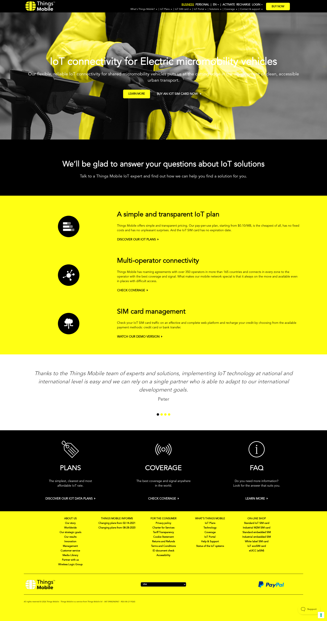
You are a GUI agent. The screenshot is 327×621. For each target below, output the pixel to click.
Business (188, 4)
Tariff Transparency (163, 532)
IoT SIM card (182, 9)
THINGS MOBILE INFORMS (117, 518)
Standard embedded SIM (257, 532)
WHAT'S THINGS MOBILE (210, 518)
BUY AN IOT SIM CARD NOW (178, 93)
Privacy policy (163, 523)
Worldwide (70, 528)
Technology (210, 528)
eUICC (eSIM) (256, 551)
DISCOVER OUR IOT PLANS (136, 239)
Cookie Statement (163, 537)
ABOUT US (70, 518)
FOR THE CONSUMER (163, 518)
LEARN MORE (136, 94)
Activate (229, 4)
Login (256, 4)
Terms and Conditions (163, 546)
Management (70, 546)
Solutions (214, 9)
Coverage (230, 9)
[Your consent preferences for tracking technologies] (321, 615)
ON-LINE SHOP (256, 518)
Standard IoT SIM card (256, 523)
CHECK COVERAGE (131, 290)
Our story (70, 523)
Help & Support (210, 541)
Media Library (70, 555)
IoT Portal (199, 9)
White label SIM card (256, 541)
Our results (70, 537)
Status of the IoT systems (210, 546)
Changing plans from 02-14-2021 (116, 523)
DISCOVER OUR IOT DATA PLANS (69, 498)
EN (215, 4)
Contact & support (250, 9)
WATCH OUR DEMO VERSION (138, 336)
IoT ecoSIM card (256, 546)
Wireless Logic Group (70, 564)
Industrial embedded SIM (256, 537)
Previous (5, 75)
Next (325, 75)
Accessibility (163, 555)
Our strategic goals (70, 532)
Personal (202, 4)
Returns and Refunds (163, 541)
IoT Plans (165, 9)
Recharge (243, 4)
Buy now (278, 6)
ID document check (163, 551)
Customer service (70, 551)
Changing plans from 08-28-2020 (116, 528)
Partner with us (70, 560)
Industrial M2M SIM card (256, 528)
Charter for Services (163, 528)
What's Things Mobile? (142, 9)
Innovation (70, 541)
